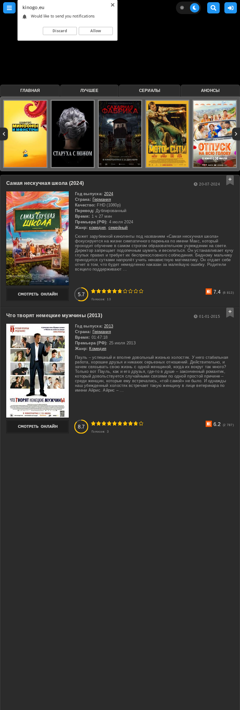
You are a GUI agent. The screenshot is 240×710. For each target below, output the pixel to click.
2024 (108, 193)
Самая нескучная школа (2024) (45, 183)
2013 (108, 326)
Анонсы (210, 90)
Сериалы (150, 90)
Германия (101, 199)
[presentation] (4, 134)
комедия (97, 227)
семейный (118, 227)
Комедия (97, 348)
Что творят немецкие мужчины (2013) (54, 315)
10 (141, 291)
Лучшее (89, 90)
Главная (30, 90)
